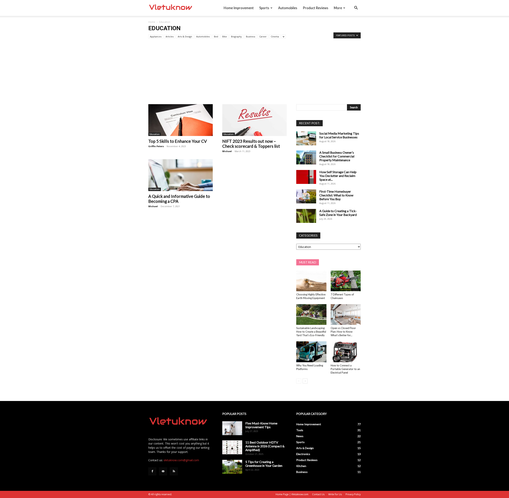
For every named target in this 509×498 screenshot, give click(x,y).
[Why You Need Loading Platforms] (311, 351)
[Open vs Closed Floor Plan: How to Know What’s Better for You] (346, 314)
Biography (236, 36)
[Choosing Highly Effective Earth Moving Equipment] (311, 281)
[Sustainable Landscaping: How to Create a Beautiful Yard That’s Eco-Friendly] (311, 314)
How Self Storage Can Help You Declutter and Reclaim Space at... (337, 175)
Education (155, 134)
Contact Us (318, 494)
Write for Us (335, 494)
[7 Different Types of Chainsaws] (346, 281)
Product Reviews (315, 8)
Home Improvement (239, 8)
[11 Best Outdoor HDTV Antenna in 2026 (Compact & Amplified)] (232, 447)
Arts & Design (185, 36)
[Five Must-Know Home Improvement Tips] (232, 428)
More (338, 8)
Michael (227, 151)
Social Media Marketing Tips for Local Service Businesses (339, 135)
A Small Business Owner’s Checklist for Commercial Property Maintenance (336, 156)
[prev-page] (298, 381)
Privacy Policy (353, 494)
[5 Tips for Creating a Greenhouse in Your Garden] (232, 467)
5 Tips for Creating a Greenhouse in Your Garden (263, 463)
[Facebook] (152, 471)
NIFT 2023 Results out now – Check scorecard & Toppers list (251, 144)
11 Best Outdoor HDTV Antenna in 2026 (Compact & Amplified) (265, 446)
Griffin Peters (156, 146)
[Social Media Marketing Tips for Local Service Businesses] (306, 138)
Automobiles (287, 8)
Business (250, 36)
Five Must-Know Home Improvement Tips (261, 425)
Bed (216, 36)
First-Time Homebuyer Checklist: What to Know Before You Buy (336, 195)
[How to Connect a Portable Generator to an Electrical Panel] (346, 351)
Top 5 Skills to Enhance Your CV (177, 141)
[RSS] (174, 471)
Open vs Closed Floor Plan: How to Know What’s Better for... (343, 331)
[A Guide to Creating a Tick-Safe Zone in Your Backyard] (306, 216)
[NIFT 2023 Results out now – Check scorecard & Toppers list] (254, 120)
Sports (264, 8)
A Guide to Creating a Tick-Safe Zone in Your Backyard (338, 212)
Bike (224, 36)
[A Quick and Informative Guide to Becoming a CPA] (180, 175)
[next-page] (305, 381)
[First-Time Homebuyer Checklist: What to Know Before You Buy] (306, 196)
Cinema (275, 36)
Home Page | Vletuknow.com (292, 494)
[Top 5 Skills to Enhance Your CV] (180, 120)
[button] (356, 8)
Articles (170, 36)
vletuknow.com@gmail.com (181, 460)
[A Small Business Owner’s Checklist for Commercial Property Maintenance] (306, 157)
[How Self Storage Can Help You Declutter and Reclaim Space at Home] (306, 177)
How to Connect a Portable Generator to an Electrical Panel (345, 369)
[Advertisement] (254, 74)
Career (263, 36)
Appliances (155, 36)
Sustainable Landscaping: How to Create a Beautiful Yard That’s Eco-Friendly (311, 331)
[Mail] (163, 471)
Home (151, 22)
